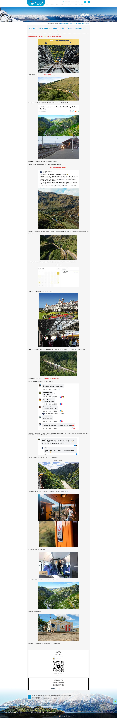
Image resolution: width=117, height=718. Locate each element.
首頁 (47, 4)
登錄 (63, 1)
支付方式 (63, 715)
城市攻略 (52, 4)
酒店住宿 (75, 4)
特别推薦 (81, 4)
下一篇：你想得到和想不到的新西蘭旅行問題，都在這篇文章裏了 (46, 698)
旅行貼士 (49, 715)
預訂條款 (46, 715)
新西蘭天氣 (54, 715)
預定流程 (42, 715)
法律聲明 (67, 715)
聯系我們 (74, 715)
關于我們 (87, 4)
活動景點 (63, 4)
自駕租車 (69, 4)
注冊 (65, 1)
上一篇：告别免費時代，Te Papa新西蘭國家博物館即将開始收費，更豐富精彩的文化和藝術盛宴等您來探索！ (51, 696)
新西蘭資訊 (57, 23)
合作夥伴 (70, 715)
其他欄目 (52, 23)
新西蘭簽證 (59, 715)
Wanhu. (57, 716)
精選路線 (57, 4)
